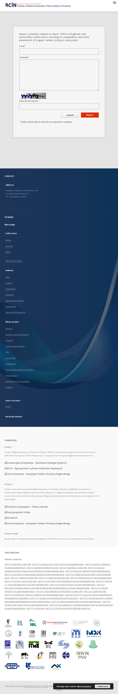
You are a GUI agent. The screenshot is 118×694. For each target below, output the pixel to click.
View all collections (14, 261)
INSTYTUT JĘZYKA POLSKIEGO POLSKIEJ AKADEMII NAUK (73, 585)
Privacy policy (12, 375)
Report (90, 115)
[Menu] (114, 2)
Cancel (70, 115)
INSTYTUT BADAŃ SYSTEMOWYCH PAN (42, 568)
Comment (24, 57)
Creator (9, 283)
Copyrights (10, 358)
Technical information (15, 346)
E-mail (22, 46)
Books (8, 240)
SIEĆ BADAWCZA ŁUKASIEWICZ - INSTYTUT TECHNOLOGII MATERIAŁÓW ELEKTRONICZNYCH (42, 598)
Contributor (11, 289)
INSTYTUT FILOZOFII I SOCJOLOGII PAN (21, 581)
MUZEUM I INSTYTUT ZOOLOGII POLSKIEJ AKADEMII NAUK (88, 595)
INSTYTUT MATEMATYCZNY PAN (18, 564)
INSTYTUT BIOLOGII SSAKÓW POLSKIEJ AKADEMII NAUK (87, 571)
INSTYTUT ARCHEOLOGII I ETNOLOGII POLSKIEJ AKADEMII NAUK (58, 564)
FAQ (7, 352)
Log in (8, 406)
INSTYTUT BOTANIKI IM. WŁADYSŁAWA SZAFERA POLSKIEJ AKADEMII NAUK (35, 574)
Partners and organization (17, 334)
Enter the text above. (29, 101)
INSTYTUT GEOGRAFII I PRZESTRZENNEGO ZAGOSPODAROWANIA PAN (66, 581)
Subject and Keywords (15, 312)
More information (84, 686)
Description (11, 306)
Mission (9, 328)
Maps (8, 252)
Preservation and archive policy (19, 369)
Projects (9, 340)
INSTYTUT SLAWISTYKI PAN (95, 591)
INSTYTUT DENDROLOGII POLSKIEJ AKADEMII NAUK (91, 578)
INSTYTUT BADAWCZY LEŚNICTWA (73, 568)
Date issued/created (15, 300)
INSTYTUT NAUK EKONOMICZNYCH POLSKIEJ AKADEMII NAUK (77, 601)
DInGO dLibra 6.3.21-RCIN (36, 686)
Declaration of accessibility (17, 381)
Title (7, 277)
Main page (10, 224)
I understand (102, 686)
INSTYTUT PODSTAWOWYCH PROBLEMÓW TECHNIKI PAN (59, 591)
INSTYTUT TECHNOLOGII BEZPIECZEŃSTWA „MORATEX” (68, 608)
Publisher (10, 295)
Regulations (11, 364)
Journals (9, 246)
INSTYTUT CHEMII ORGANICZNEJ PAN (54, 578)
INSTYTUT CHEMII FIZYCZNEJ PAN (24, 578)
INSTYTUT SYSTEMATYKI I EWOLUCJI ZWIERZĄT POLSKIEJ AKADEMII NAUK (34, 595)
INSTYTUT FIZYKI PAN (36, 608)
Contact (9, 387)
